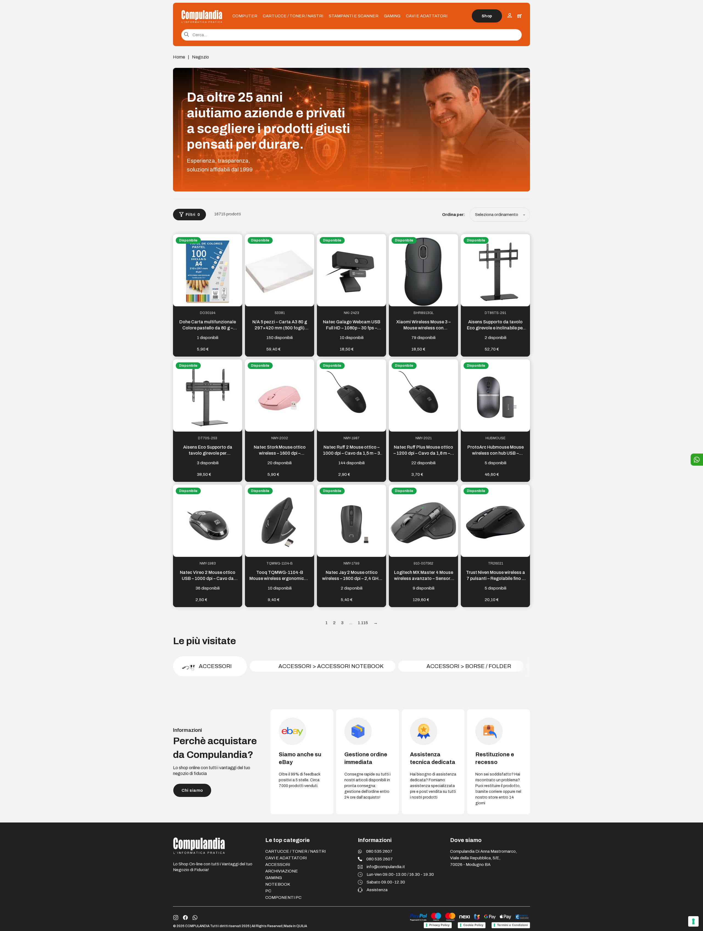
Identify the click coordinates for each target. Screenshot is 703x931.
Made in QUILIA (295, 926)
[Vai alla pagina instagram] (175, 917)
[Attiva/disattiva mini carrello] (519, 16)
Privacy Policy (439, 925)
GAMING (392, 16)
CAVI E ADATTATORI (426, 16)
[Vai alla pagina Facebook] (185, 917)
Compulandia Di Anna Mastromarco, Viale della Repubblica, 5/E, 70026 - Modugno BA (483, 858)
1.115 (363, 623)
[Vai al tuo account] (509, 16)
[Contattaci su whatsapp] (195, 917)
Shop (487, 16)
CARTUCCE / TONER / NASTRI (293, 16)
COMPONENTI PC (283, 897)
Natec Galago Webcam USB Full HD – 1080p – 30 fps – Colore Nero (351, 328)
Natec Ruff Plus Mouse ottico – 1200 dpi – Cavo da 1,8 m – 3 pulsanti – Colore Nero (424, 453)
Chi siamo (192, 790)
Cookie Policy (473, 925)
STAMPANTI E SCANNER (353, 16)
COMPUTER (244, 16)
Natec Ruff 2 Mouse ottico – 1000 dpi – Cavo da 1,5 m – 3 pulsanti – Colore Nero (351, 453)
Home (179, 57)
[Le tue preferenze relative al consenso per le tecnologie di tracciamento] (693, 921)
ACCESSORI (277, 864)
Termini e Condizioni (512, 925)
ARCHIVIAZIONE (281, 871)
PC (268, 891)
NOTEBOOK (277, 884)
